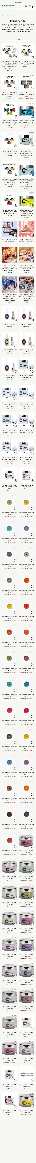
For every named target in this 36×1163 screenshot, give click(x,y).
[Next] (33, 2)
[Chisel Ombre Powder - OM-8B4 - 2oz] (27, 1074)
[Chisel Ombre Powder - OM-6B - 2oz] (9, 996)
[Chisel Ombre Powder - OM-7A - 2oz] (27, 996)
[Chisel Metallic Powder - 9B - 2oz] (9, 685)
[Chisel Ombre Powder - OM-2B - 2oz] (9, 892)
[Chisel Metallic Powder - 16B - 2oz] (9, 789)
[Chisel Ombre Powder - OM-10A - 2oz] (27, 1126)
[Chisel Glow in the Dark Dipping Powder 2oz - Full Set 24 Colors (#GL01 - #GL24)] (9, 169)
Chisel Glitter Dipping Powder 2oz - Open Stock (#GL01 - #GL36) (26, 151)
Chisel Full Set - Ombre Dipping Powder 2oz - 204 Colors (9, 94)
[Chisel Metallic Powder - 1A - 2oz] (9, 503)
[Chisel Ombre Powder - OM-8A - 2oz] (9, 1048)
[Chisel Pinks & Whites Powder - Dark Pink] (27, 420)
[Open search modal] (26, 6)
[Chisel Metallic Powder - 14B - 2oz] (27, 763)
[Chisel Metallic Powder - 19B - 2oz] (9, 815)
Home (3, 15)
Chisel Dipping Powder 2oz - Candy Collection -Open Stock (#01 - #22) (26, 122)
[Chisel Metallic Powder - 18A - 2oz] (27, 789)
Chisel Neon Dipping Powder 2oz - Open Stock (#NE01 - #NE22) (26, 211)
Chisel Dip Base (26, 324)
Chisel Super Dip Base (9, 350)
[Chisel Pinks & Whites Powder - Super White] (9, 420)
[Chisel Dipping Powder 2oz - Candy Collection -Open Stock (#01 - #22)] (27, 110)
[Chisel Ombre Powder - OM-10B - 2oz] (9, 1152)
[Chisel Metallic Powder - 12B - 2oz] (9, 737)
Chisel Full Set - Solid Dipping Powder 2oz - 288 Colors (26, 63)
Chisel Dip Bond (10, 324)
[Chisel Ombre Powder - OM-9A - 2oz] (27, 1100)
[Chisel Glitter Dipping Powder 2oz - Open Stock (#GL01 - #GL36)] (27, 140)
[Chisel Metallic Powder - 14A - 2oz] (9, 763)
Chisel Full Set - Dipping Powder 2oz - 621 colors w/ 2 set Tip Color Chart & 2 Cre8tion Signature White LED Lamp (9, 65)
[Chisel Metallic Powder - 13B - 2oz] (27, 737)
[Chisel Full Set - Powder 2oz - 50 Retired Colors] (27, 82)
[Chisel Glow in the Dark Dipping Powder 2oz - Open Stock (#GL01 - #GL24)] (27, 169)
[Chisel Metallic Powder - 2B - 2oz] (9, 529)
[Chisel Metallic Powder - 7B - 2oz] (9, 659)
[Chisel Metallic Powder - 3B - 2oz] (9, 555)
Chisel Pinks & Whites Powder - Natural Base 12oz (9, 486)
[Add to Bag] (15, 57)
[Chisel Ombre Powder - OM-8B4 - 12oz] (9, 1100)
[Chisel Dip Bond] (9, 314)
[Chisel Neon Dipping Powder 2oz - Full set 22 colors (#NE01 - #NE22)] (9, 200)
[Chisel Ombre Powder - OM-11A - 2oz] (27, 1152)
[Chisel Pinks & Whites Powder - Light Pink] (27, 447)
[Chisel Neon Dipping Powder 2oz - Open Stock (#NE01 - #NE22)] (27, 200)
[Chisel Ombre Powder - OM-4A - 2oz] (27, 918)
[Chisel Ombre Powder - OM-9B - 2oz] (9, 1126)
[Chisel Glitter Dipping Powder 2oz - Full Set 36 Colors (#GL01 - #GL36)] (9, 140)
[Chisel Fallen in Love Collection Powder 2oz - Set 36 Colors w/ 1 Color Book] (27, 255)
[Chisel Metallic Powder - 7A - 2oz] (27, 633)
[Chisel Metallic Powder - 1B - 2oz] (27, 503)
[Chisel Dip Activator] (27, 340)
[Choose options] (32, 116)
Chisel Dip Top (9, 375)
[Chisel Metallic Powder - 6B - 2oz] (9, 633)
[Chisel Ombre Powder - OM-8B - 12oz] (9, 1074)
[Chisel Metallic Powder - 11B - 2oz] (27, 711)
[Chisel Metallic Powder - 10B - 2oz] (9, 711)
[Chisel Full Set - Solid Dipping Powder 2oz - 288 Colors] (27, 51)
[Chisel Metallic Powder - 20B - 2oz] (9, 840)
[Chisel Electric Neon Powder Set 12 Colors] (27, 229)
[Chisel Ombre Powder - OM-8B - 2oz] (27, 1048)
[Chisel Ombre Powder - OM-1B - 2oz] (9, 866)
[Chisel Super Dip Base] (9, 340)
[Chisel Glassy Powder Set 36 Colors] (9, 229)
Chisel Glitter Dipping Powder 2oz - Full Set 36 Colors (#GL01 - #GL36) (9, 151)
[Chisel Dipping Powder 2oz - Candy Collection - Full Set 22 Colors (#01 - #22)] (9, 110)
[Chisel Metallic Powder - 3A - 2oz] (27, 529)
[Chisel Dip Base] (27, 314)
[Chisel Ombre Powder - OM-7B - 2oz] (9, 1022)
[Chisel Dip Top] (9, 365)
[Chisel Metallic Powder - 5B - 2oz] (9, 607)
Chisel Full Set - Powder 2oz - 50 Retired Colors (26, 94)
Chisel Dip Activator (26, 350)
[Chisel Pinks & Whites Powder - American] (27, 393)
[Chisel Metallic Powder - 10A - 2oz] (27, 685)
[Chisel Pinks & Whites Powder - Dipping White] (9, 447)
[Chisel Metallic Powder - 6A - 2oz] (27, 607)
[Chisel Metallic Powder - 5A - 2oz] (27, 581)
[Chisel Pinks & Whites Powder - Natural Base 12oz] (9, 475)
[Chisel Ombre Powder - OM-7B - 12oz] (27, 1022)
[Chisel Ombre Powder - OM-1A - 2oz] (27, 840)
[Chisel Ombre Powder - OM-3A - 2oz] (27, 892)
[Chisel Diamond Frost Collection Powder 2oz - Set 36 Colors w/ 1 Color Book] (27, 284)
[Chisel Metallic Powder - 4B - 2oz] (9, 581)
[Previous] (3, 2)
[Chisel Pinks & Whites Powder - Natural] (27, 365)
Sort (19, 39)
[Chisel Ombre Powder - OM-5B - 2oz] (9, 970)
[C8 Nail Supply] (9, 6)
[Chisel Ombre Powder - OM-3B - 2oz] (9, 918)
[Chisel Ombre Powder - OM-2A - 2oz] (27, 866)
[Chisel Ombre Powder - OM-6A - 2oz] (27, 970)
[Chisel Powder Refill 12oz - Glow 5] (27, 475)
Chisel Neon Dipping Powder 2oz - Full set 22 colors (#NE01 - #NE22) (9, 211)
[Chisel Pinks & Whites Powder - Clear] (9, 393)
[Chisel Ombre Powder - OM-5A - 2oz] (27, 944)
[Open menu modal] (30, 6)
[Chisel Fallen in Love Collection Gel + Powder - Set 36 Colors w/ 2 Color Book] (9, 255)
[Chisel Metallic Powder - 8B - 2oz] (27, 659)
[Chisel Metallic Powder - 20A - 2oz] (27, 815)
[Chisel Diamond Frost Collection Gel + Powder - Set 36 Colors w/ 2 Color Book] (9, 284)
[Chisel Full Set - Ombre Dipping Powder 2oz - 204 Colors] (9, 82)
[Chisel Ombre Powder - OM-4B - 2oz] (9, 944)
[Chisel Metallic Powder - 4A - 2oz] (27, 555)
